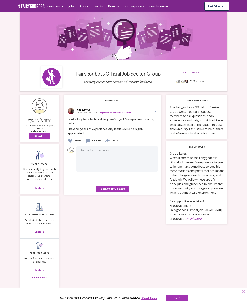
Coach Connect (159, 6)
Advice (84, 6)
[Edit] (155, 110)
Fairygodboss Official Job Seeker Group (114, 112)
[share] (107, 140)
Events (98, 6)
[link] (112, 126)
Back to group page (113, 188)
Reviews (113, 6)
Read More (149, 298)
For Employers (134, 6)
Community (55, 6)
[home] (31, 6)
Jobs (71, 6)
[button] (39, 136)
